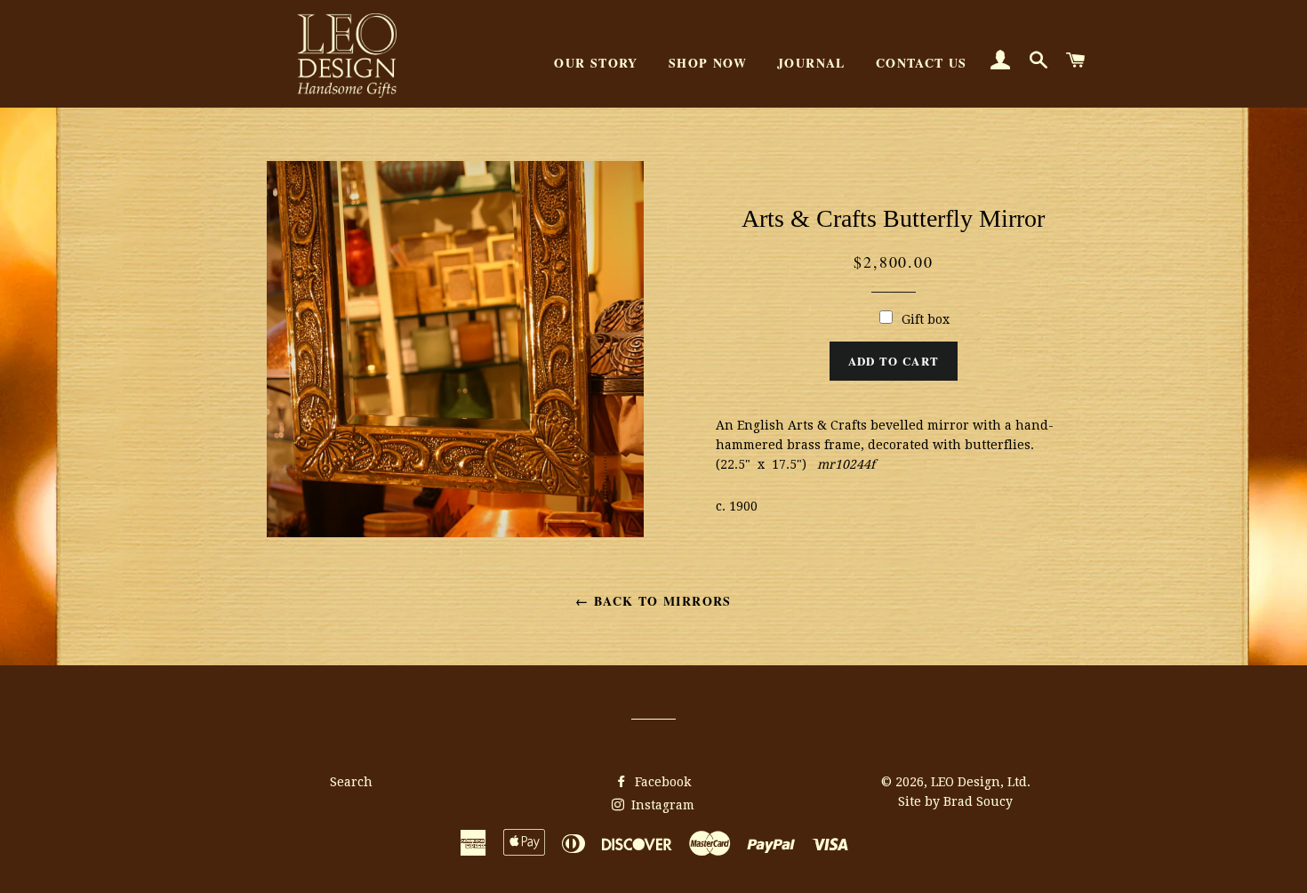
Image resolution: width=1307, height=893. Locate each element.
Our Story (596, 62)
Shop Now (708, 62)
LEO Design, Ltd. (980, 782)
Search (351, 782)
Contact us (921, 62)
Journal (811, 62)
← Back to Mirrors (653, 600)
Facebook (661, 782)
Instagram (661, 805)
